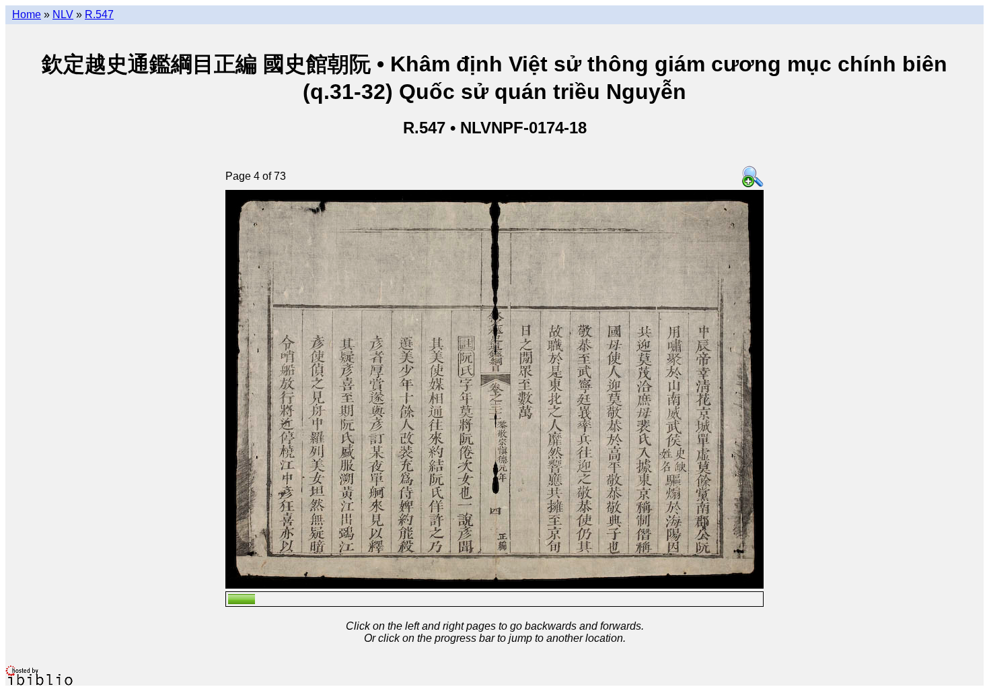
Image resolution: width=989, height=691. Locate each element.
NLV (62, 14)
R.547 (99, 14)
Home (26, 14)
